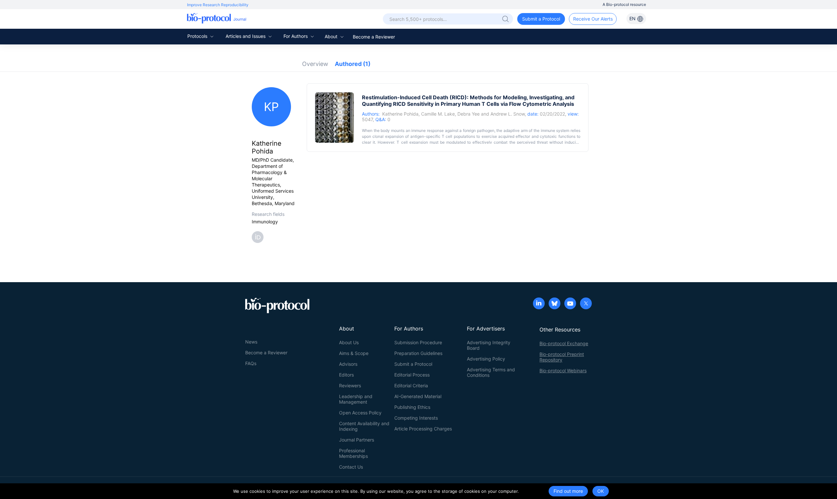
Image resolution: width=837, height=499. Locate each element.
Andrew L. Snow (507, 114)
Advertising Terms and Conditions (491, 372)
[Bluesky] (554, 304)
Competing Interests (416, 418)
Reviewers (350, 385)
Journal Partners (356, 440)
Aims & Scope (353, 353)
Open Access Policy (360, 412)
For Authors (296, 36)
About (332, 36)
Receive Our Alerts (593, 19)
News (251, 342)
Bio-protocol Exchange (563, 343)
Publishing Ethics (412, 407)
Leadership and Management (355, 399)
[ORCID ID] (259, 236)
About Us (349, 342)
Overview (315, 63)
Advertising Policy (486, 359)
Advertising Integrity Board (488, 345)
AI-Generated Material (417, 396)
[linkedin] (539, 304)
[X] (586, 304)
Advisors (348, 364)
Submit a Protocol (541, 19)
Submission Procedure (418, 342)
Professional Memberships (353, 453)
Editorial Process (412, 375)
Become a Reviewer (374, 37)
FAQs (250, 363)
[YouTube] (570, 304)
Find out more (568, 491)
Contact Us (351, 467)
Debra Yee (468, 114)
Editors (346, 375)
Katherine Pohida (400, 114)
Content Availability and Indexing (364, 426)
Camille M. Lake (438, 114)
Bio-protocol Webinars (563, 370)
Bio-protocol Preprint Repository (561, 356)
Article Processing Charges (423, 428)
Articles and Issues (246, 36)
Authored (352, 63)
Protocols (198, 36)
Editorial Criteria (411, 385)
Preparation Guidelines (418, 353)
